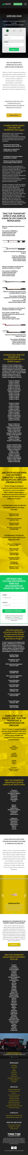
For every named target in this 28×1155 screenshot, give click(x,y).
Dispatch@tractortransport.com (14, 1117)
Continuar (13, 49)
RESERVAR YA (14, 944)
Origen (6, 35)
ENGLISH (14, 1081)
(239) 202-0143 (17, 4)
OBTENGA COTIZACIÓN (13, 611)
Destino (6, 41)
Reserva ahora (14, 115)
